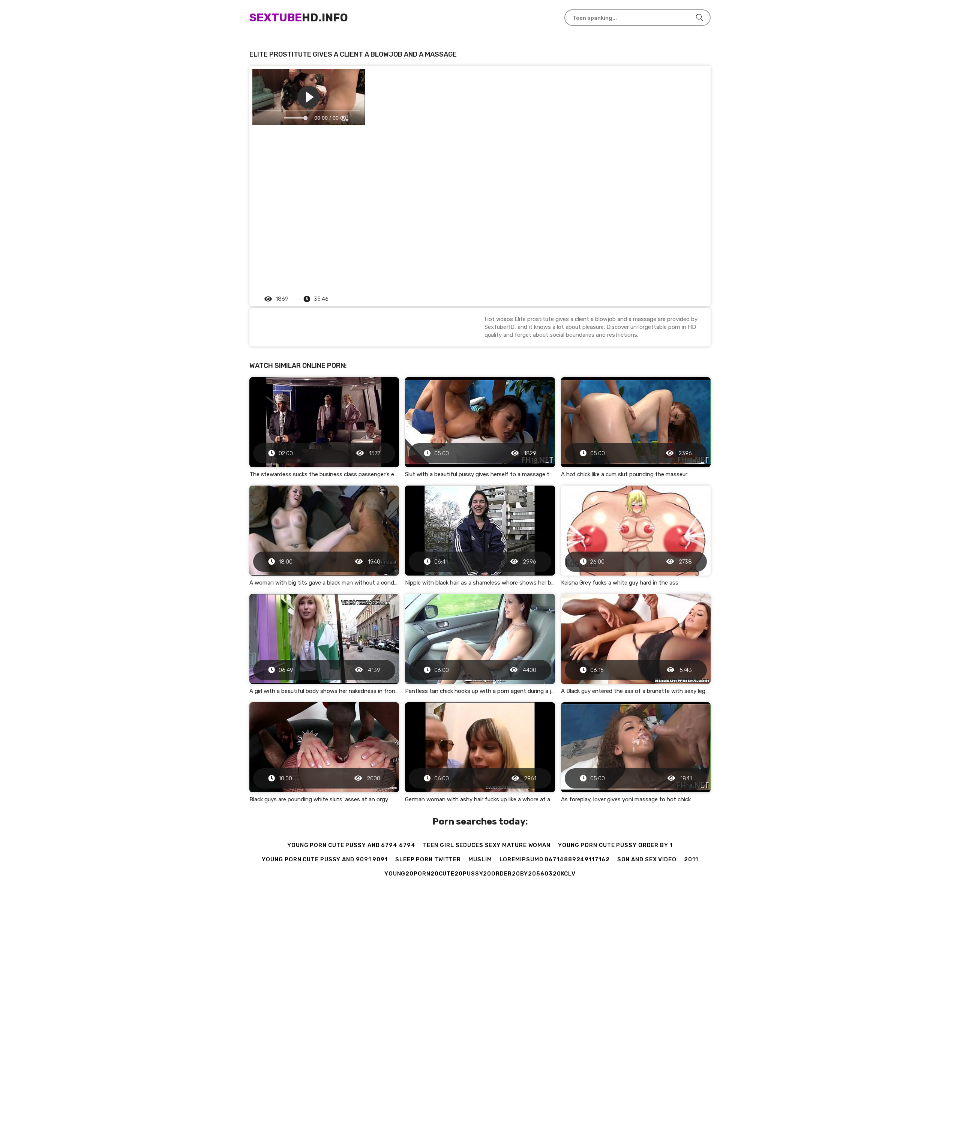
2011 (691, 859)
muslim (480, 859)
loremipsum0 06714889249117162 (555, 859)
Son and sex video (646, 859)
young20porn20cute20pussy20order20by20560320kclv (480, 873)
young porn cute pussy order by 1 (615, 845)
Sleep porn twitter (428, 859)
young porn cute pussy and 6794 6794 (351, 845)
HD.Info (298, 17)
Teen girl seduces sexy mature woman (487, 845)
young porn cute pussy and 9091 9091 (325, 859)
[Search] (699, 17)
